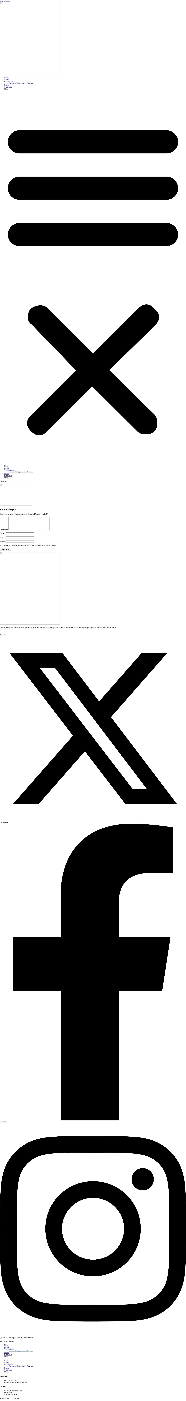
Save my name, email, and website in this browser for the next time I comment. (29, 545)
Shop (6, 89)
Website (2, 541)
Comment (4, 530)
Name (2, 533)
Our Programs (9, 81)
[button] (93, 277)
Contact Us (8, 87)
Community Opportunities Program (21, 83)
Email (2, 537)
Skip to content (5, 1)
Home (6, 77)
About (6, 79)
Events (6, 85)
